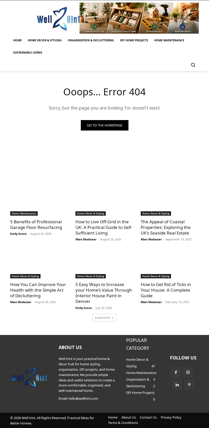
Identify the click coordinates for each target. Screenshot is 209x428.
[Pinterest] (189, 385)
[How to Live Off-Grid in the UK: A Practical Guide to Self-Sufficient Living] (104, 201)
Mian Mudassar (86, 239)
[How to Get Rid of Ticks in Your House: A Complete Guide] (170, 263)
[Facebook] (176, 373)
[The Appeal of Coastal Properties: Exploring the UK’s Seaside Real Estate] (170, 201)
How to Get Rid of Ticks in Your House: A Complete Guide (166, 290)
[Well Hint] (59, 18)
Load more (102, 317)
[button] (193, 65)
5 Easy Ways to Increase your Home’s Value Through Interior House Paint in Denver (103, 292)
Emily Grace (18, 234)
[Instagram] (188, 373)
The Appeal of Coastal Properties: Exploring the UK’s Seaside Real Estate (166, 227)
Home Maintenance (24, 213)
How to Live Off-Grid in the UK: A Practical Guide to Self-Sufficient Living (103, 227)
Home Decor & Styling (90, 213)
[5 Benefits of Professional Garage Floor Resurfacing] (39, 201)
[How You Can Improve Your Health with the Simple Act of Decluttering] (39, 263)
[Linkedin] (177, 385)
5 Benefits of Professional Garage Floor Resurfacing (36, 224)
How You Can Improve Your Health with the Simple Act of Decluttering (38, 290)
